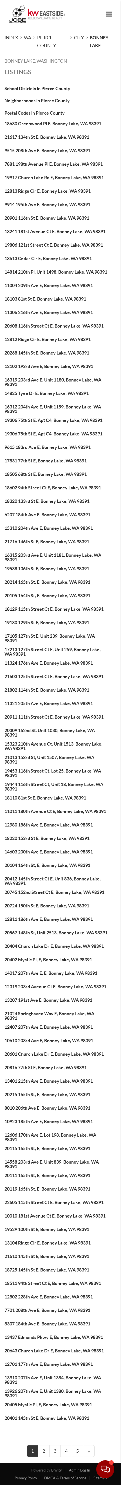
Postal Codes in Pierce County (35, 112)
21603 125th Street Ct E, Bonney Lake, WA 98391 (54, 676)
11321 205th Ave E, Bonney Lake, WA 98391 (49, 703)
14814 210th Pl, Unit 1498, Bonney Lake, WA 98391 (56, 272)
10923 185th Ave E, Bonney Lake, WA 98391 (49, 1121)
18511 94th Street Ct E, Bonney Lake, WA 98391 (53, 1283)
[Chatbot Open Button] (105, 1469)
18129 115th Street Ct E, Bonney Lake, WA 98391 (54, 609)
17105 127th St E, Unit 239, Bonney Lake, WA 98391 (50, 638)
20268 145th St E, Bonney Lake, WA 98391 (47, 353)
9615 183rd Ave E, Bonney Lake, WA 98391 (48, 447)
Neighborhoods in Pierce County (37, 100)
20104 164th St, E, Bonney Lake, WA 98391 (47, 865)
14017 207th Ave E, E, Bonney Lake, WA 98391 (51, 973)
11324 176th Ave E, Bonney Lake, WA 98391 (49, 663)
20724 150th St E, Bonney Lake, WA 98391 (47, 905)
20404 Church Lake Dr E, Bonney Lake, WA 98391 (54, 946)
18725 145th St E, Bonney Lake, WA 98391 (47, 1270)
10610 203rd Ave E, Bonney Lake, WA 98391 (49, 1040)
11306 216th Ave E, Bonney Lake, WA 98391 (49, 312)
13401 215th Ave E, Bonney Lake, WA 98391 (49, 1081)
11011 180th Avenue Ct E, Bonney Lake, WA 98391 (55, 811)
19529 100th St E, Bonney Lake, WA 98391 (47, 1229)
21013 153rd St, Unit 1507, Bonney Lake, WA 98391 (49, 759)
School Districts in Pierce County (37, 88)
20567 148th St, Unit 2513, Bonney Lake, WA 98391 (56, 932)
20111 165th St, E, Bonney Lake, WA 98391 (47, 1175)
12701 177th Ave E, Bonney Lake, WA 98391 (49, 1364)
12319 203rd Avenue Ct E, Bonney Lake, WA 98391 (55, 986)
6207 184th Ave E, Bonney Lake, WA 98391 (47, 514)
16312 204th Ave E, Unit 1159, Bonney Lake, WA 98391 (53, 409)
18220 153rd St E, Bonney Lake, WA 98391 (47, 838)
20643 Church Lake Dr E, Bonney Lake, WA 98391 (54, 1350)
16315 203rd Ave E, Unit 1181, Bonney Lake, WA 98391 (53, 557)
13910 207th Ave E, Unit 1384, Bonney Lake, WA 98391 (53, 1379)
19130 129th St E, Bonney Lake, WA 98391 (47, 622)
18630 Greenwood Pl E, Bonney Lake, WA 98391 (53, 123)
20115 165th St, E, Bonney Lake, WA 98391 (47, 1148)
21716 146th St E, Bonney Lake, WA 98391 (47, 541)
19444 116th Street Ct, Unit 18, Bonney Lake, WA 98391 (54, 786)
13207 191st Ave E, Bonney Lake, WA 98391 (48, 1000)
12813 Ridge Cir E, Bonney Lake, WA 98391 (48, 191)
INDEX (11, 37)
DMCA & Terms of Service (65, 1478)
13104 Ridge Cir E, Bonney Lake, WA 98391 (48, 1243)
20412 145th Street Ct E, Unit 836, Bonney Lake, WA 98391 (53, 881)
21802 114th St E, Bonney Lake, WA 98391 (47, 690)
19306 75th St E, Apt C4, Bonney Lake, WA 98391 (53, 420)
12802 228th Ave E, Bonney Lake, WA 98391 (49, 1297)
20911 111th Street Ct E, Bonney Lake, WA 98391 (54, 717)
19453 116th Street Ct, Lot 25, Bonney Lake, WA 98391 (53, 773)
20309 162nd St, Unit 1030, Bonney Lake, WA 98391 (50, 732)
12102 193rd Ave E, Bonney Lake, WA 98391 (49, 366)
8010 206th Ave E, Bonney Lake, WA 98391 (47, 1108)
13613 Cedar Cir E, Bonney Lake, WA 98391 (48, 258)
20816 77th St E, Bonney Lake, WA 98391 (46, 1067)
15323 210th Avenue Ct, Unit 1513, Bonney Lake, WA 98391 (53, 746)
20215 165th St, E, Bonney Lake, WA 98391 (47, 1094)
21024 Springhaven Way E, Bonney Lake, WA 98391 (49, 1015)
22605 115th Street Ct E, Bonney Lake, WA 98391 (54, 1202)
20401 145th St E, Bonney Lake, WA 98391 (47, 1418)
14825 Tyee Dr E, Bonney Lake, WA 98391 (47, 393)
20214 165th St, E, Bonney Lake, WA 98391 (47, 582)
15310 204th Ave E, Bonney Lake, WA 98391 (49, 528)
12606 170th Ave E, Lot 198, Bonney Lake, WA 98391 (50, 1137)
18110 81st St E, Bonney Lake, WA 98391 (45, 798)
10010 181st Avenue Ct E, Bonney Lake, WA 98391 (55, 1216)
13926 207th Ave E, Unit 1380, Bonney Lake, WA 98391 (53, 1393)
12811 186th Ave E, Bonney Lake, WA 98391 (49, 919)
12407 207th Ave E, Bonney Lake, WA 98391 (49, 1027)
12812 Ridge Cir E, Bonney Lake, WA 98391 (48, 339)
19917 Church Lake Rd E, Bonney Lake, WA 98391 (54, 177)
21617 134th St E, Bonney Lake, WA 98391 (47, 137)
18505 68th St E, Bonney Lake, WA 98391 (46, 474)
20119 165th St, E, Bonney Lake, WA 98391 (47, 1189)
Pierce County (46, 41)
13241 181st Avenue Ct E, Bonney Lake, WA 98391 (55, 231)
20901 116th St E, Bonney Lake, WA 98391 (47, 218)
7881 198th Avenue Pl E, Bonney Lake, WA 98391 (54, 164)
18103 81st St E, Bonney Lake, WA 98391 (45, 299)
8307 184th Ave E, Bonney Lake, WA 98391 (47, 1323)
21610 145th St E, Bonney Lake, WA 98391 (47, 1256)
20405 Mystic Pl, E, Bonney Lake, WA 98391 (48, 1404)
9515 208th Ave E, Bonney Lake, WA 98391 (47, 150)
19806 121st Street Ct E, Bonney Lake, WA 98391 (54, 245)
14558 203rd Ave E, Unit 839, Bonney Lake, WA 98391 (52, 1164)
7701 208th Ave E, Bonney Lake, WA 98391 (47, 1310)
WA (27, 37)
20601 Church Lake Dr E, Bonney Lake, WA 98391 (54, 1054)
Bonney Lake (99, 41)
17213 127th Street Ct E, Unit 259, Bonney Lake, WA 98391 (53, 651)
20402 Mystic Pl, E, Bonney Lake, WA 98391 (48, 959)
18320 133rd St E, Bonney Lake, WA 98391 (47, 501)
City (79, 37)
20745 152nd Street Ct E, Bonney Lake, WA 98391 (54, 892)
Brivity (56, 1470)
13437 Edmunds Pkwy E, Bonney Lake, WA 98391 (54, 1337)
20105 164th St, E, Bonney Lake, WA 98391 (47, 595)
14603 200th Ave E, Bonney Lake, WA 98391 (49, 852)
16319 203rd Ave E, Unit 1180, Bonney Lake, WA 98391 (53, 382)
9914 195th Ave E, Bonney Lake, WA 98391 (47, 204)
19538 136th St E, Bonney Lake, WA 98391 (47, 568)
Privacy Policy (26, 1478)
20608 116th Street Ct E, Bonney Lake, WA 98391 (54, 326)
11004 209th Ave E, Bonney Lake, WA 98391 (49, 285)
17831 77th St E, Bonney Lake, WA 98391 (46, 460)
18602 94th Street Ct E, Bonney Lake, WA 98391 (53, 487)
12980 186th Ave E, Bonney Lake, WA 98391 (49, 825)
